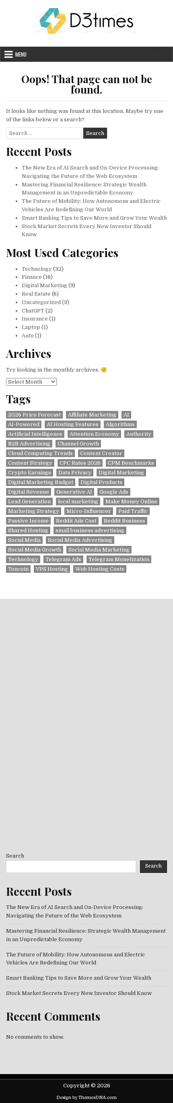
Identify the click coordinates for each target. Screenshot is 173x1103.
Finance (32, 277)
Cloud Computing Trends (40, 453)
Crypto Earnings (29, 473)
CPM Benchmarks (131, 463)
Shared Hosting (28, 530)
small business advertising (90, 530)
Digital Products (101, 482)
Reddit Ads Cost (76, 521)
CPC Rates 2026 (80, 463)
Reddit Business (124, 521)
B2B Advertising (29, 444)
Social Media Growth (34, 550)
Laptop (31, 327)
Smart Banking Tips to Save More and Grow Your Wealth (94, 218)
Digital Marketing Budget (40, 482)
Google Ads (113, 492)
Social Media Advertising (80, 540)
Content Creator (101, 453)
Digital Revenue (28, 492)
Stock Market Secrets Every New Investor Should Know (79, 993)
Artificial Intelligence (35, 434)
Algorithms (120, 424)
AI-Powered (23, 424)
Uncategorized (41, 302)
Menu (21, 54)
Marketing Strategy (33, 511)
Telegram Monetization (119, 559)
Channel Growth (78, 444)
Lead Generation (29, 501)
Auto (28, 336)
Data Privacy (74, 473)
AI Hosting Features (73, 424)
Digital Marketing (44, 285)
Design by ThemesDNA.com (86, 1097)
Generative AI (74, 492)
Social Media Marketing (99, 550)
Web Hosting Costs (99, 569)
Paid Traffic (133, 511)
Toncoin (18, 569)
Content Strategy (30, 463)
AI (126, 415)
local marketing (78, 501)
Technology (37, 269)
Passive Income (28, 521)
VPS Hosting (52, 569)
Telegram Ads (63, 559)
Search (15, 856)
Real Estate (36, 294)
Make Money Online (131, 501)
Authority (138, 434)
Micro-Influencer (88, 511)
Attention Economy (94, 434)
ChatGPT (33, 311)
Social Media (24, 540)
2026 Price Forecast (34, 415)
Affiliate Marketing (92, 415)
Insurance (35, 319)
